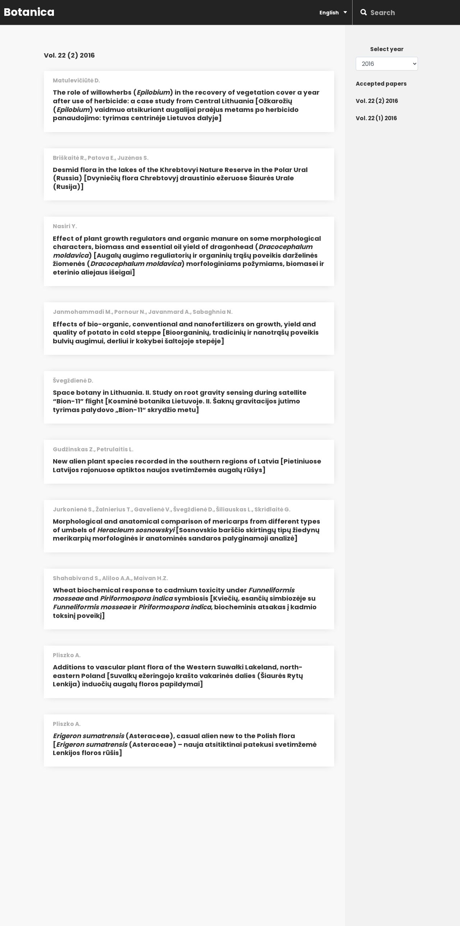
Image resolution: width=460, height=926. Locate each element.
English (329, 12)
